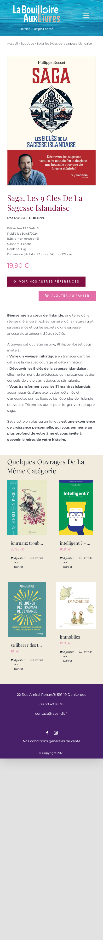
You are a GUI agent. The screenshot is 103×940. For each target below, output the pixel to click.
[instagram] (56, 733)
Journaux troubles (28, 543)
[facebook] (47, 733)
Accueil (12, 43)
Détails (38, 558)
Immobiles (70, 637)
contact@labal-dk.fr (51, 713)
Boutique (27, 43)
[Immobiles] (76, 605)
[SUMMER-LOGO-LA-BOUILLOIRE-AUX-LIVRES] (36, 5)
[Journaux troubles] (27, 507)
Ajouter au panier (71, 296)
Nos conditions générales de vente (51, 741)
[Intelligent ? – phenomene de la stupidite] (76, 507)
